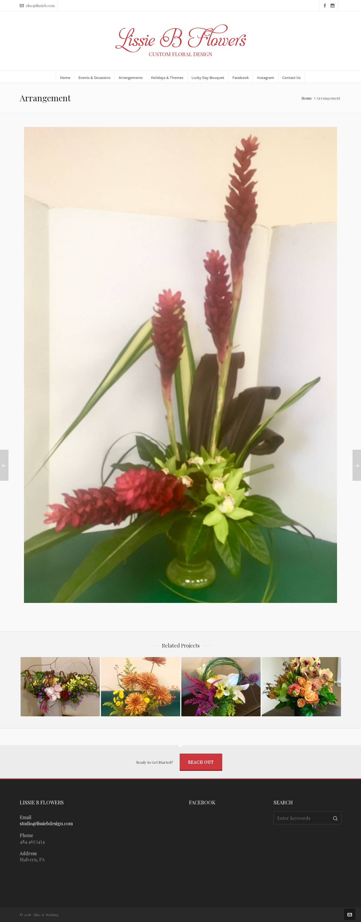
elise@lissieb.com (40, 5)
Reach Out (201, 762)
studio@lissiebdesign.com (46, 823)
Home (306, 98)
